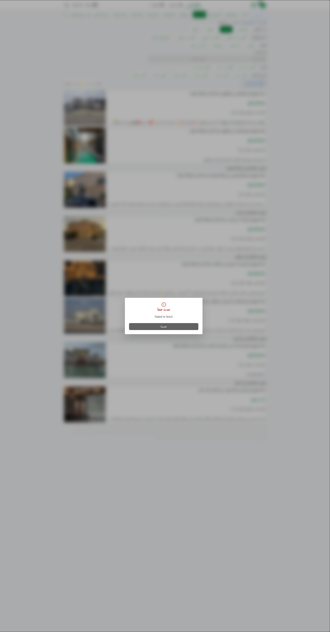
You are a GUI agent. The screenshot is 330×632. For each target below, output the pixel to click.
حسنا (164, 326)
